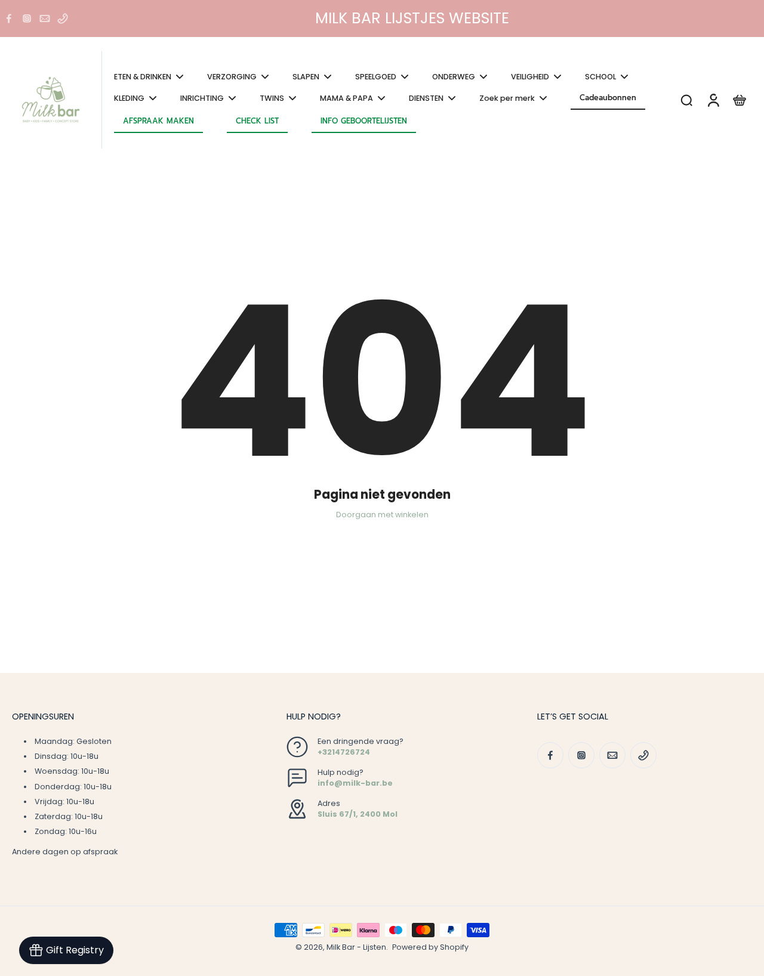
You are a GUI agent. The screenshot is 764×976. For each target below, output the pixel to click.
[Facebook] (9, 18)
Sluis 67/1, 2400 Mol (358, 814)
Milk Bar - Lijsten (356, 947)
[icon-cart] (739, 100)
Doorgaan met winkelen (382, 514)
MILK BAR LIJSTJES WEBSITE (412, 18)
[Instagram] (27, 18)
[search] (686, 100)
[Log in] (713, 100)
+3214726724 (344, 752)
